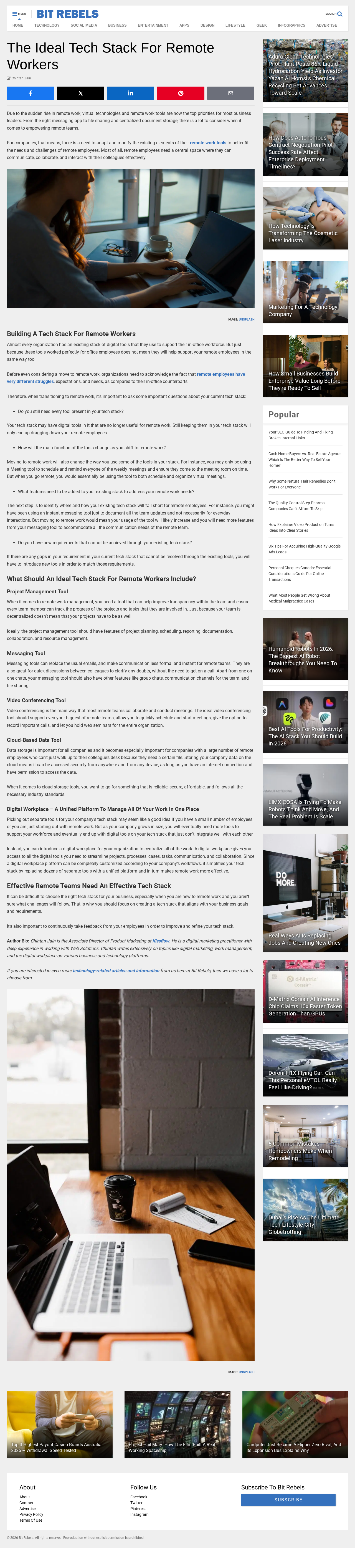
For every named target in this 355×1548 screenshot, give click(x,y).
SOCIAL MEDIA (84, 25)
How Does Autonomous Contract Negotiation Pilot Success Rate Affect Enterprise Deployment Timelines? (300, 152)
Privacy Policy (31, 1514)
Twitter (136, 1503)
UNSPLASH (247, 319)
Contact (26, 1503)
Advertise (27, 1508)
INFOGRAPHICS (291, 25)
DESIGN (207, 25)
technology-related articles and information (116, 970)
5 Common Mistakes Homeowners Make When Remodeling (300, 1150)
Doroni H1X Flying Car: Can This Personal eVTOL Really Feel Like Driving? (302, 1080)
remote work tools (208, 142)
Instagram (139, 1514)
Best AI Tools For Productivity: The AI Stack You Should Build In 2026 (305, 736)
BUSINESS (117, 25)
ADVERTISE (326, 25)
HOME (17, 25)
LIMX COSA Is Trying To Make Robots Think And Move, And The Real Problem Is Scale (304, 809)
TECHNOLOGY (47, 25)
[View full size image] (131, 238)
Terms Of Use (30, 1520)
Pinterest (138, 1508)
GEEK (262, 25)
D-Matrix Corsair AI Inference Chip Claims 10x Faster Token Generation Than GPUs (305, 1006)
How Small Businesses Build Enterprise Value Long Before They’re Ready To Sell (304, 380)
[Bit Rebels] (65, 15)
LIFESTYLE (235, 25)
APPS (184, 25)
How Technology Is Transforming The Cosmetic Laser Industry (303, 233)
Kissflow (160, 941)
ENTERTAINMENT (153, 25)
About (24, 1497)
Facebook (138, 1497)
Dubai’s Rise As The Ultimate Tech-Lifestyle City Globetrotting (303, 1224)
